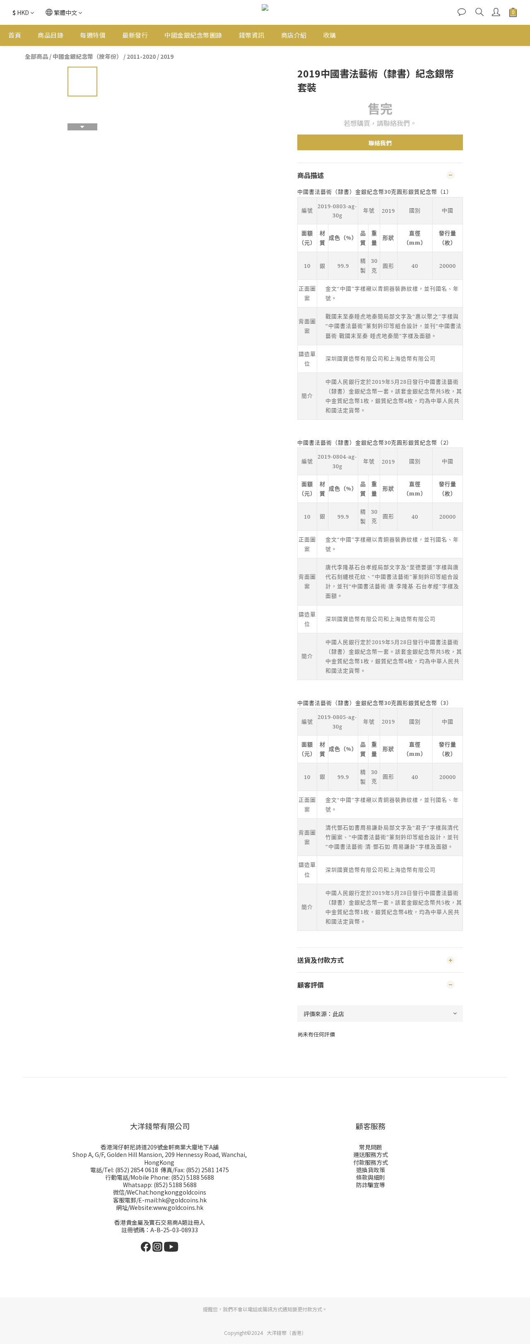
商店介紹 (294, 35)
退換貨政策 (370, 1170)
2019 (166, 56)
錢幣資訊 (252, 35)
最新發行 (135, 35)
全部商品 (36, 56)
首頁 (14, 35)
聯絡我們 (380, 143)
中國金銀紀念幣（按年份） (87, 56)
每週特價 (93, 35)
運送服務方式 (370, 1154)
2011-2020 (141, 56)
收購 (329, 35)
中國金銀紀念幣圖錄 (193, 35)
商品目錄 (50, 35)
